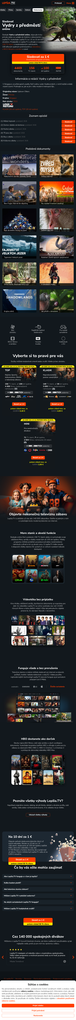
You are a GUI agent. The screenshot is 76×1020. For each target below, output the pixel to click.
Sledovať (68, 122)
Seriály (19, 10)
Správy (65, 10)
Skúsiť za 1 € (22, 859)
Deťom (27, 10)
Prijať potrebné (38, 1010)
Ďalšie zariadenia (57, 686)
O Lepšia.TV (8, 979)
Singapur (13, 98)
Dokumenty (38, 10)
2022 (15, 101)
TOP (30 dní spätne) (30, 109)
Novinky (18, 979)
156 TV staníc (7, 44)
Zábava (48, 10)
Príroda (11, 95)
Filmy (11, 10)
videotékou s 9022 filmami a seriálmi (21, 48)
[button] (2, 957)
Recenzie (27, 979)
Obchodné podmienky (42, 979)
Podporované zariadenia (62, 979)
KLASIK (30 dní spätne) (12, 109)
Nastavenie (38, 1015)
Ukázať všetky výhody (38, 815)
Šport (57, 10)
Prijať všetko (38, 1005)
